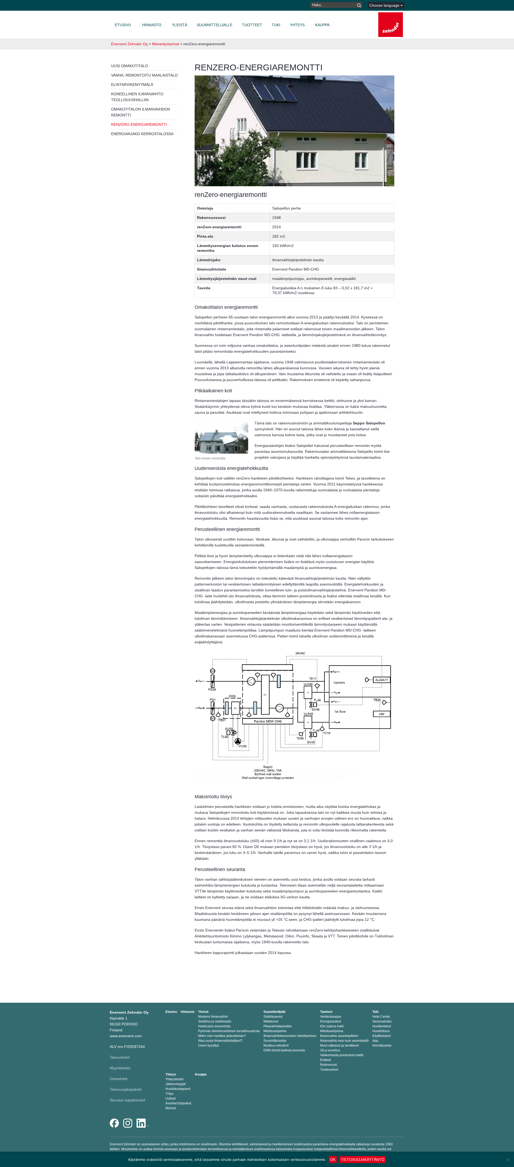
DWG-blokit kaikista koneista (284, 1050)
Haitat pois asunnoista (214, 1026)
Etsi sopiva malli (332, 1026)
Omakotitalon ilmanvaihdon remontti (140, 112)
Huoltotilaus (381, 1031)
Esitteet (325, 1060)
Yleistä (179, 25)
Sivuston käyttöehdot (127, 1100)
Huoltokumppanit (177, 1089)
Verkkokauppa (330, 1016)
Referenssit (328, 1065)
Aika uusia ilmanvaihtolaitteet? (220, 1041)
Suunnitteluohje (274, 1041)
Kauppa (322, 25)
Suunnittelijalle (214, 25)
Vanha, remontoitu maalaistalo (144, 75)
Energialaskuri (330, 1021)
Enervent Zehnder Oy (129, 44)
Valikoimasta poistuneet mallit (341, 1055)
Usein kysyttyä (208, 1045)
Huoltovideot (381, 1026)
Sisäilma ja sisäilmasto (214, 1021)
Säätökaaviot (272, 1016)
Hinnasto (151, 25)
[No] (507, 1159)
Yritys (169, 1094)
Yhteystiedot (174, 1079)
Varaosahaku (382, 1021)
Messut (170, 1108)
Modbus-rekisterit (276, 1045)
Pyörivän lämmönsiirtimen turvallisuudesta (229, 1031)
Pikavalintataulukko (277, 1026)
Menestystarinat (165, 44)
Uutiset (170, 1098)
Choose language (384, 5)
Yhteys (297, 25)
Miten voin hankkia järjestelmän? (222, 1036)
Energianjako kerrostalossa (142, 134)
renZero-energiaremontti (139, 124)
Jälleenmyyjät (175, 1084)
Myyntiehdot (120, 1068)
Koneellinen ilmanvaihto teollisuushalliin (137, 97)
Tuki (276, 25)
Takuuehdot (120, 1057)
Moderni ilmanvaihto (213, 1016)
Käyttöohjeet (381, 1036)
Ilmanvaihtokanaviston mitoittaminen (289, 1036)
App (375, 1041)
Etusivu (123, 25)
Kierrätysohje (382, 1045)
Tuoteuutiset (329, 1069)
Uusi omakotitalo (129, 66)
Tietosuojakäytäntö (126, 1089)
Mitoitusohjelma (274, 1031)
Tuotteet (252, 25)
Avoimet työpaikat (178, 1103)
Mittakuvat (270, 1021)
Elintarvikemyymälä (132, 84)
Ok (332, 1159)
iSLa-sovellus (330, 1050)
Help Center (381, 1016)
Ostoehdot (118, 1079)
